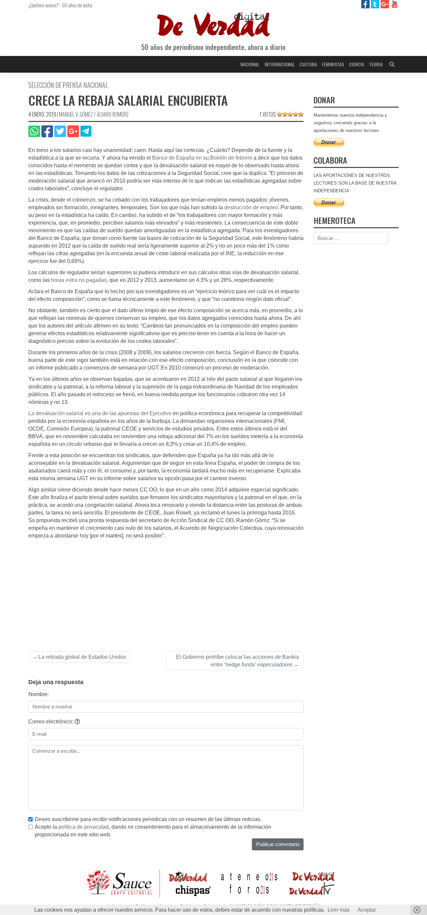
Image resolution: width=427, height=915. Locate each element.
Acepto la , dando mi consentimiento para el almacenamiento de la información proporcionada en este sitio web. (153, 830)
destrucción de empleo (251, 207)
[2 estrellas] (285, 114)
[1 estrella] (279, 114)
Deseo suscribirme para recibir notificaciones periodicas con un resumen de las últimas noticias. (148, 819)
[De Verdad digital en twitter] (376, 4)
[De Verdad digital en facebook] (366, 4)
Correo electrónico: (51, 721)
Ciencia (356, 64)
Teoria (376, 64)
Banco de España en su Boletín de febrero (202, 158)
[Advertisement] (166, 589)
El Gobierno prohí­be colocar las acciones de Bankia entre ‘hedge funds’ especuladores (237, 660)
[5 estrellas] (301, 114)
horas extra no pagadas (79, 280)
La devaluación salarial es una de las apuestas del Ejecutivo (99, 413)
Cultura (308, 64)
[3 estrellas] (290, 114)
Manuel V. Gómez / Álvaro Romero (93, 114)
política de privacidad (83, 827)
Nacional (250, 64)
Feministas (333, 64)
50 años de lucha (77, 5)
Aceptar (367, 910)
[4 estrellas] (295, 114)
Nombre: (38, 694)
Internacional (280, 64)
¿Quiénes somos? (43, 5)
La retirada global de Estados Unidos (82, 657)
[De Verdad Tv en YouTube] (394, 4)
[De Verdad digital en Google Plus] (385, 4)
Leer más (339, 910)
